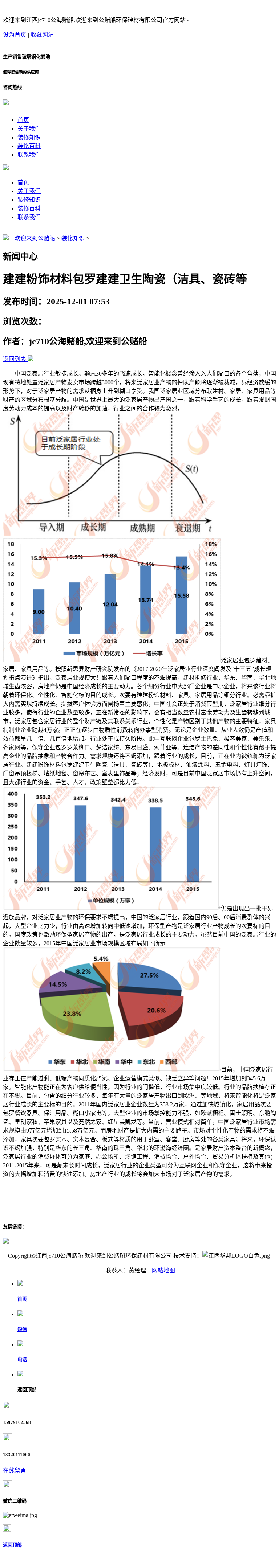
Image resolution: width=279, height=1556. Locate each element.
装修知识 (29, 137)
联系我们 (29, 155)
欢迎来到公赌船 (35, 238)
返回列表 (14, 359)
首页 (23, 120)
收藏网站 (42, 35)
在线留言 (14, 1470)
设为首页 (15, 35)
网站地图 (163, 1270)
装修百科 (29, 146)
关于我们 (29, 129)
